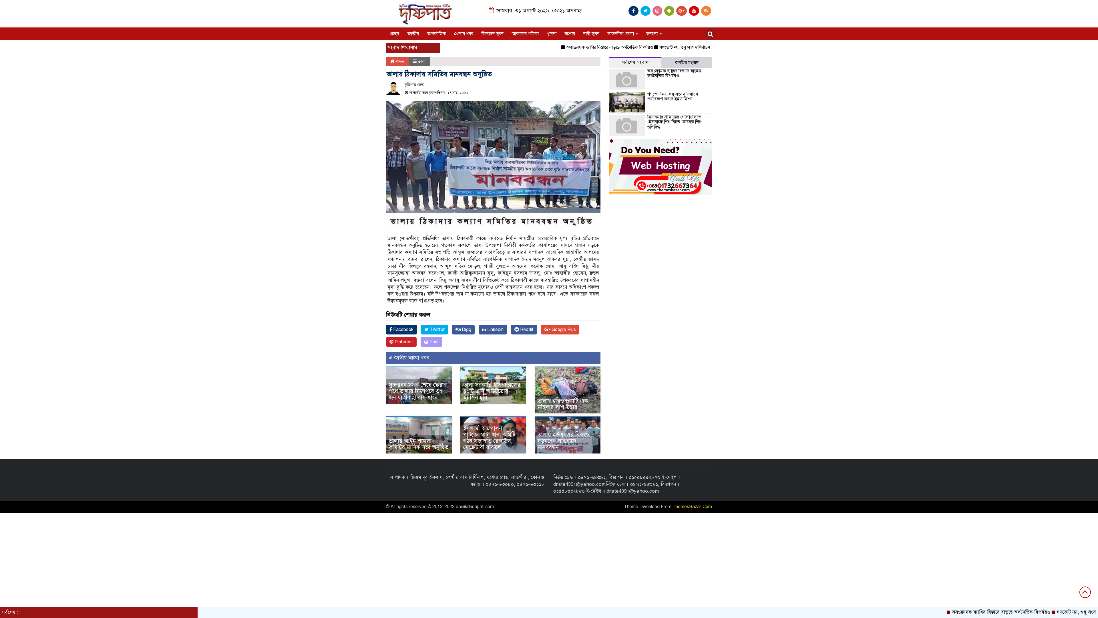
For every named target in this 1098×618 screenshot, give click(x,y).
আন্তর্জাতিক (436, 34)
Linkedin (495, 329)
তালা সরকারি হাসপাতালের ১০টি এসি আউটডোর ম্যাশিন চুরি (491, 391)
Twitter (437, 329)
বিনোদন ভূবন (493, 34)
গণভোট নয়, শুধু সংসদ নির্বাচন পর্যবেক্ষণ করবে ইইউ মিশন (680, 47)
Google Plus (563, 329)
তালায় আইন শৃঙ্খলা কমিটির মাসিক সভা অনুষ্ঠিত (418, 444)
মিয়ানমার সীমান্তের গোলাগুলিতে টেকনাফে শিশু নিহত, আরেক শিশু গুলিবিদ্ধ (674, 122)
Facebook (402, 329)
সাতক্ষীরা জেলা (621, 34)
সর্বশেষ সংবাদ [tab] (635, 63)
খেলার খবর (463, 34)
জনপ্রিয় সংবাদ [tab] (687, 63)
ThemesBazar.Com (692, 507)
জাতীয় (413, 34)
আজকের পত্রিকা (525, 34)
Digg (466, 329)
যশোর (570, 34)
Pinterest (403, 342)
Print (433, 342)
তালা (421, 61)
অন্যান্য (652, 34)
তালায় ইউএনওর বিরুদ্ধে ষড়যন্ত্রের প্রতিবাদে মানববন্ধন (564, 441)
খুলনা (551, 34)
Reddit (526, 329)
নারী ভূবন (591, 34)
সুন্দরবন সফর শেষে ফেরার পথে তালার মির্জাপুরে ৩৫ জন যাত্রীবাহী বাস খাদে (418, 391)
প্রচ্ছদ (394, 34)
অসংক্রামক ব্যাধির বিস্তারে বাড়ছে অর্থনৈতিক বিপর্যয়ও (581, 47)
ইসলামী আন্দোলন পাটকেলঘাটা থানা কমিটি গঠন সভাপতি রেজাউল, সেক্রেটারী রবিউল (489, 438)
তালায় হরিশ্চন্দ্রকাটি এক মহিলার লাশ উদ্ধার (563, 404)
